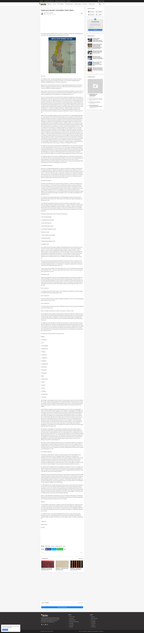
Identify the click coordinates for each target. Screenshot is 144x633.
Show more (81, 558)
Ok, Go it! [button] (5, 629)
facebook (92, 11)
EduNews (71, 626)
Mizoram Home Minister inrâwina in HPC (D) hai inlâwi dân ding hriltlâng (98, 68)
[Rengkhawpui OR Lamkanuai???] (95, 86)
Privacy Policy (84, 631)
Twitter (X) (93, 623)
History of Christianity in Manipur (95, 98)
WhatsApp (93, 621)
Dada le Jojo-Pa (58, 546)
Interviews (71, 623)
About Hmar (47, 546)
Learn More (9, 627)
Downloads (92, 3)
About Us (41, 1)
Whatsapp (61, 549)
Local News (61, 3)
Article (52, 546)
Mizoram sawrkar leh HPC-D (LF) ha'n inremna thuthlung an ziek (97, 64)
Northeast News (69, 3)
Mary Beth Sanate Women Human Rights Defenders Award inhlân (98, 57)
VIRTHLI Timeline (94, 618)
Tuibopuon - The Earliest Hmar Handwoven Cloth (62, 569)
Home (50, 3)
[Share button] (64, 549)
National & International (74, 621)
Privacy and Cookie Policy (49, 1)
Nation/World (78, 3)
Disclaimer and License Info (60, 1)
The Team (93, 620)
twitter (100, 14)
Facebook (49, 549)
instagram (92, 14)
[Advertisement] (63, 24)
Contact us (68, 1)
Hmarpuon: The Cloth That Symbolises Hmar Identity (46, 569)
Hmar (55, 3)
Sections (85, 3)
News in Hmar (72, 616)
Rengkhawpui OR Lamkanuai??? (93, 95)
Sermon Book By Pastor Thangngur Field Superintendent (95, 106)
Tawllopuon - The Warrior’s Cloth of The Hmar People (75, 569)
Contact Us (93, 626)
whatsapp (100, 11)
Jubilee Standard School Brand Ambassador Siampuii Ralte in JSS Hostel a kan (98, 40)
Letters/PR (72, 625)
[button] (104, 4)
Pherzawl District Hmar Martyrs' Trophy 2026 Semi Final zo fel (97, 52)
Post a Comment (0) (62, 607)
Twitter (55, 549)
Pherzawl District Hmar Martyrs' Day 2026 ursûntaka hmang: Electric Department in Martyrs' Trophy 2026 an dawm (95, 46)
